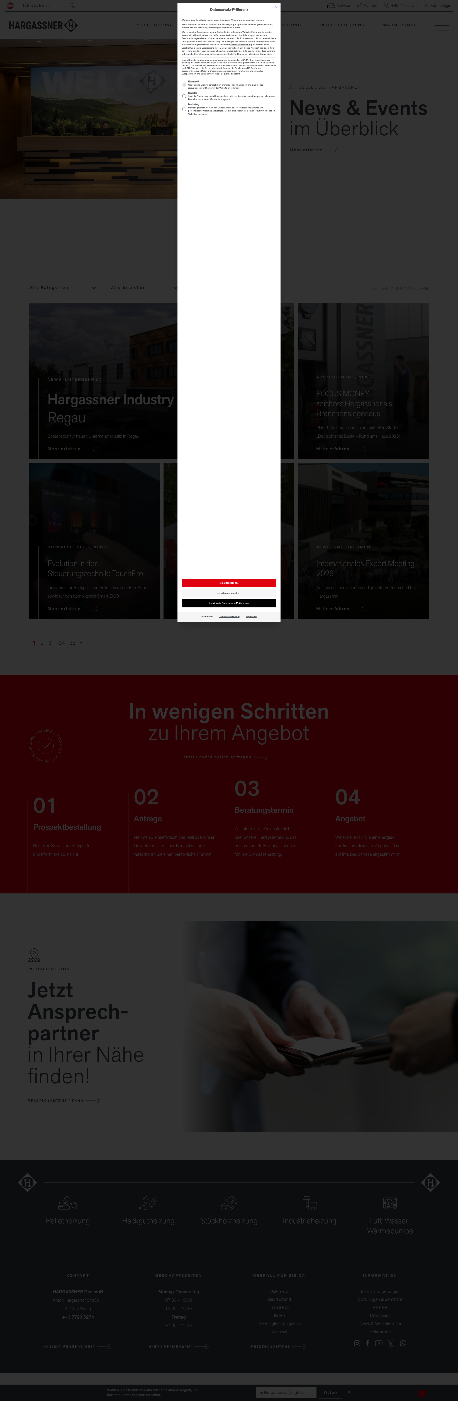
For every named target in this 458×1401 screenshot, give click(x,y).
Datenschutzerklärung (241, 45)
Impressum (251, 617)
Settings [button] (237, 51)
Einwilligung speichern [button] (229, 593)
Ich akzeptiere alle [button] (229, 583)
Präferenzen (207, 617)
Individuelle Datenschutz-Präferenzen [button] (229, 603)
